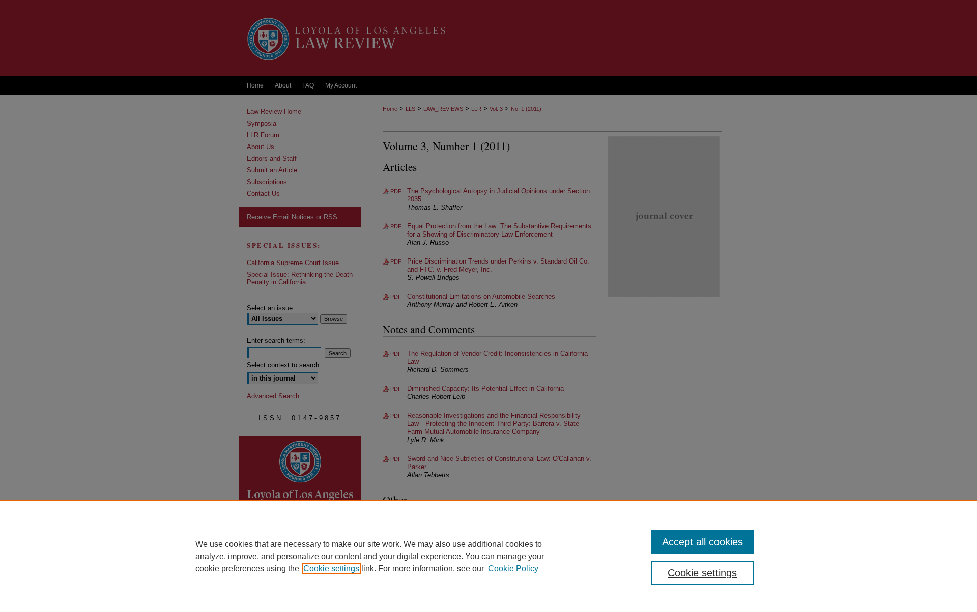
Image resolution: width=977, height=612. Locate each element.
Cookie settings (331, 568)
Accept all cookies (702, 541)
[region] (488, 556)
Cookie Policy (513, 568)
